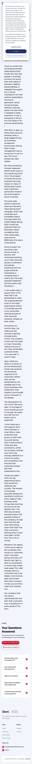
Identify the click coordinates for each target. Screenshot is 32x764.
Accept (16, 51)
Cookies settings (16, 47)
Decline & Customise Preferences (16, 55)
